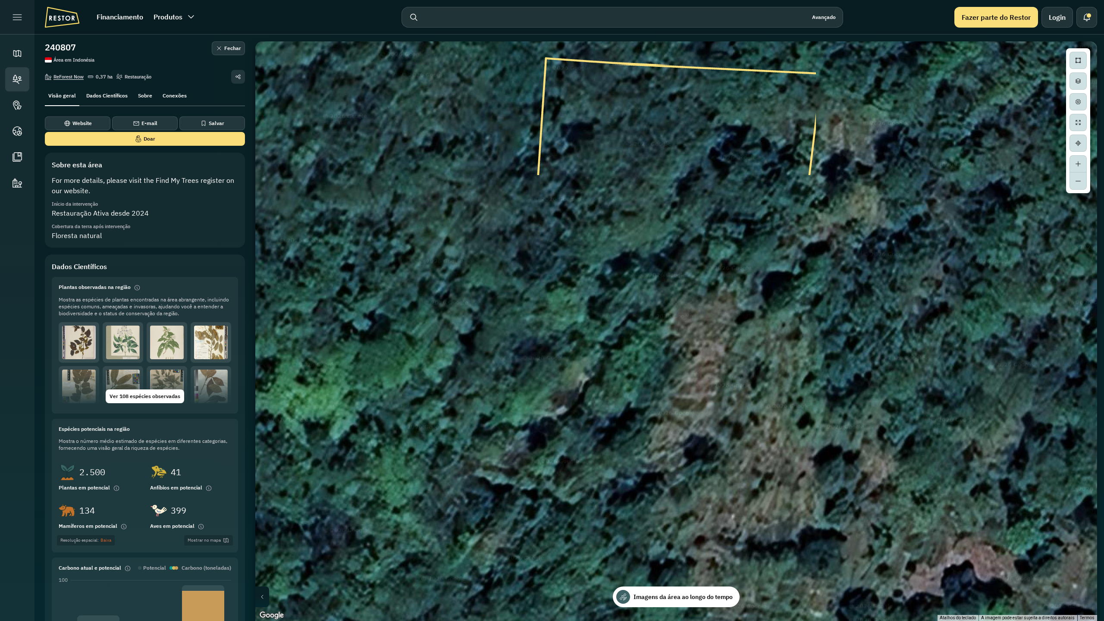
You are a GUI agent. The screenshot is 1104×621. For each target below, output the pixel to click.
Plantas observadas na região (95, 287)
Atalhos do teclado (958, 617)
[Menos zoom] (1078, 181)
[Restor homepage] (62, 17)
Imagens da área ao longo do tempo (683, 597)
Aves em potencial (172, 526)
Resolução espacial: (85, 540)
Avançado (824, 17)
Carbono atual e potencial (90, 568)
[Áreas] (17, 79)
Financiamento (120, 17)
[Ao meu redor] (1078, 143)
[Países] (17, 131)
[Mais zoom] (1078, 163)
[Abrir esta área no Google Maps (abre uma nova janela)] (271, 615)
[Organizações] (17, 183)
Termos (1087, 617)
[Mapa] (17, 53)
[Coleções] (17, 157)
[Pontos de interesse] (17, 105)
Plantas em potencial (84, 487)
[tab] (62, 95)
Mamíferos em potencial (88, 526)
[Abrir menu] (17, 17)
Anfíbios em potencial (176, 487)
